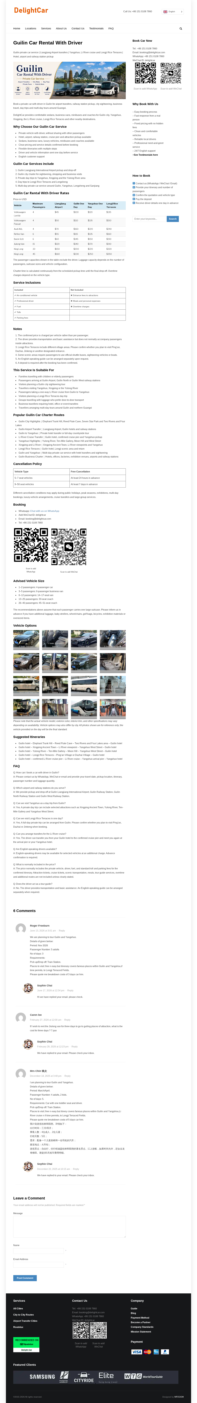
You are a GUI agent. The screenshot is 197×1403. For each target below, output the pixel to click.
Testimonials (96, 28)
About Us (61, 28)
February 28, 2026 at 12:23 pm (53, 1046)
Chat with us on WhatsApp (44, 511)
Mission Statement (141, 1331)
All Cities (18, 1308)
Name (16, 1245)
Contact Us (78, 28)
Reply (62, 930)
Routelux (18, 1327)
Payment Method (140, 1318)
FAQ (111, 28)
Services (46, 28)
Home (16, 28)
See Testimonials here (146, 155)
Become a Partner (140, 1322)
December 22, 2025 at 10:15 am (53, 1169)
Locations (30, 28)
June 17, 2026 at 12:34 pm (50, 990)
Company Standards (142, 1327)
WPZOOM (179, 1397)
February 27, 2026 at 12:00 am (45, 1020)
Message (18, 1213)
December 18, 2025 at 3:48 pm (45, 1076)
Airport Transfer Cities (25, 1321)
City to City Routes (23, 1315)
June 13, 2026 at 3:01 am (43, 930)
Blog (133, 1313)
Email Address (20, 1259)
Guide (134, 1308)
